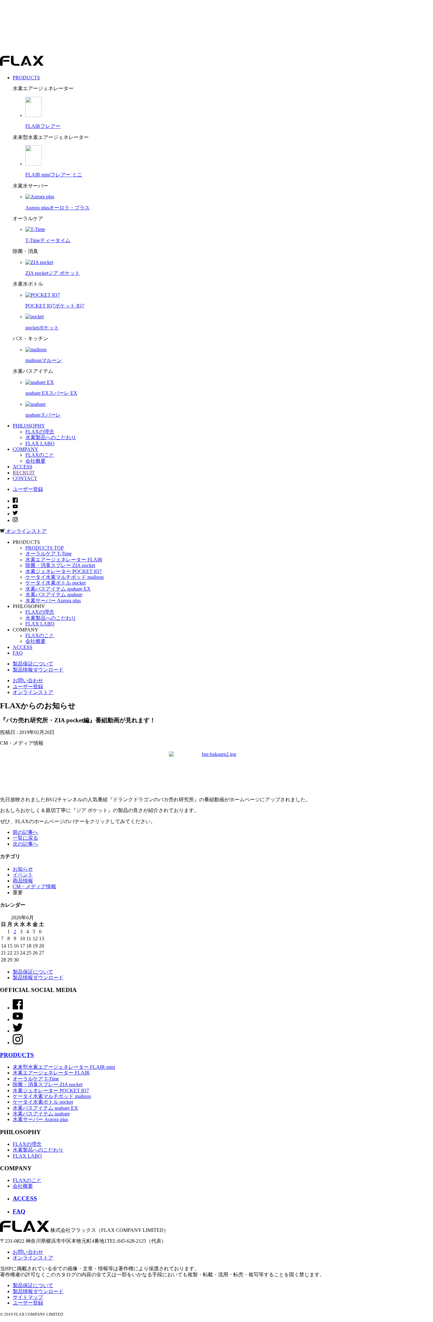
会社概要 (35, 461)
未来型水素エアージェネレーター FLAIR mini (64, 1067)
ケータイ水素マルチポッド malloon (64, 577)
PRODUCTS (17, 1055)
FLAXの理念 (39, 431)
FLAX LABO (40, 443)
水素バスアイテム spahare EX (58, 589)
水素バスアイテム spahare (53, 594)
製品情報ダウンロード (38, 669)
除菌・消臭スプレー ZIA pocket (60, 565)
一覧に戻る (25, 838)
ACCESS (22, 647)
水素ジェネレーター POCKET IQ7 (63, 571)
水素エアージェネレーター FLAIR (63, 559)
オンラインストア (33, 692)
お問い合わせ (28, 680)
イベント (23, 874)
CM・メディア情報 (34, 886)
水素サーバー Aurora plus (53, 600)
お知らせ (23, 869)
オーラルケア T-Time (48, 553)
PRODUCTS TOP (44, 548)
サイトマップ (28, 1297)
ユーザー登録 (28, 489)
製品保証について (33, 663)
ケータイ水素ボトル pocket (55, 582)
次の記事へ (25, 844)
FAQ (18, 653)
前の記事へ (25, 832)
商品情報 (23, 880)
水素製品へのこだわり (50, 437)
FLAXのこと (39, 455)
